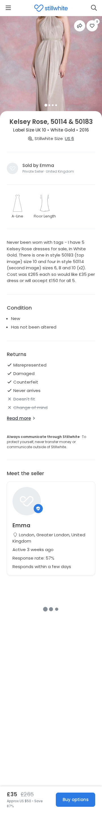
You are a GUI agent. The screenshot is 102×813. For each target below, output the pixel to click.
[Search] (93, 8)
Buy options (76, 800)
